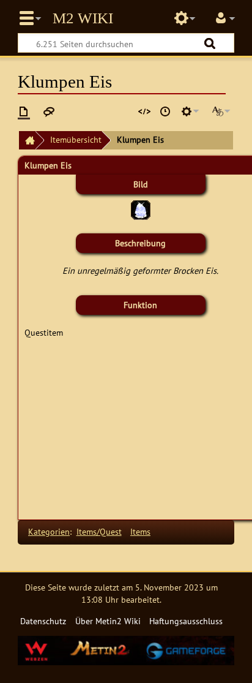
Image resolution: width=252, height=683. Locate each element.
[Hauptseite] (27, 140)
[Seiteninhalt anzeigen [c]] (24, 111)
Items (140, 531)
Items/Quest (99, 531)
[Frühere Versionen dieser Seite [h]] (165, 111)
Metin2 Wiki (83, 18)
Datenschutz (43, 621)
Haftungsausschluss (186, 621)
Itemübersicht (76, 139)
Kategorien (49, 531)
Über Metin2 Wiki (108, 621)
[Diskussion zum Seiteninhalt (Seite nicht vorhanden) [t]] (49, 111)
